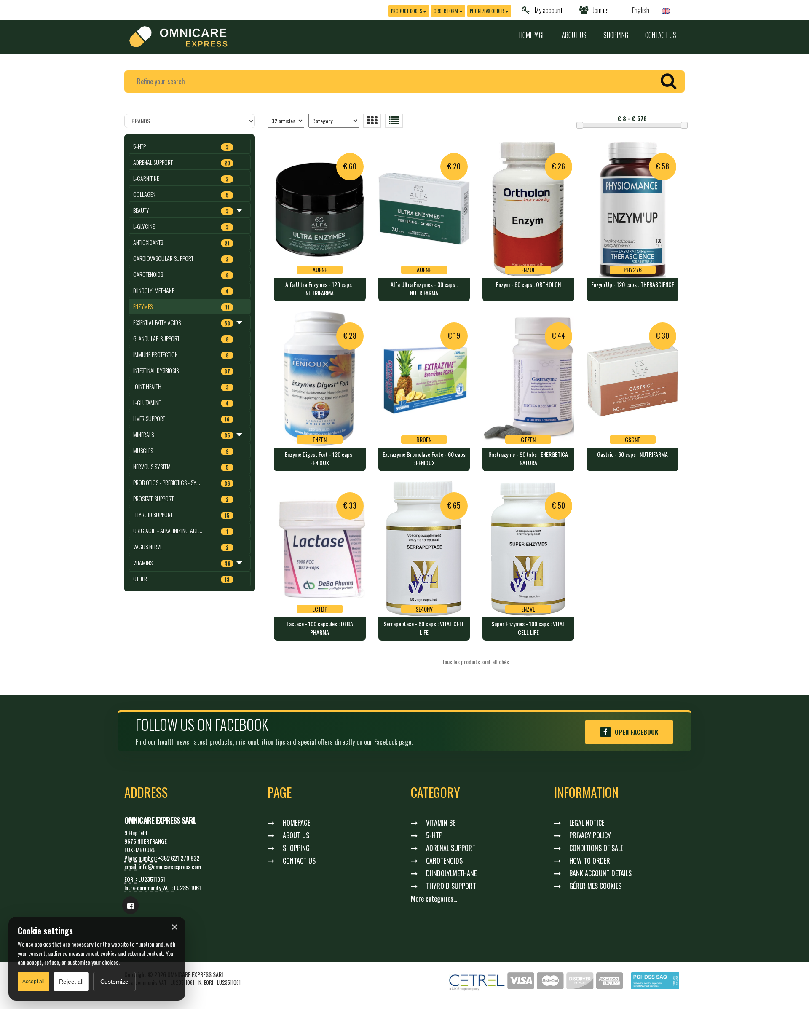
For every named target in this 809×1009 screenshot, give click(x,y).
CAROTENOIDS (444, 861)
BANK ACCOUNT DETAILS (600, 873)
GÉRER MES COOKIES (595, 886)
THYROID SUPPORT (451, 886)
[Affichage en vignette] (372, 121)
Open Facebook (636, 731)
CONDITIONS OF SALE (596, 848)
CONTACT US (660, 35)
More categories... (434, 899)
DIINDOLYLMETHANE (451, 873)
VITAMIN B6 (441, 823)
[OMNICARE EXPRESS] (178, 35)
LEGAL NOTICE (586, 823)
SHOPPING (615, 35)
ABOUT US (574, 35)
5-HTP (434, 835)
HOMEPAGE (532, 35)
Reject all (71, 981)
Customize (114, 981)
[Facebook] (130, 905)
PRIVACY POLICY (590, 835)
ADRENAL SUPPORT (451, 848)
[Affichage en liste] (394, 121)
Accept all (33, 982)
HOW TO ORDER (589, 861)
